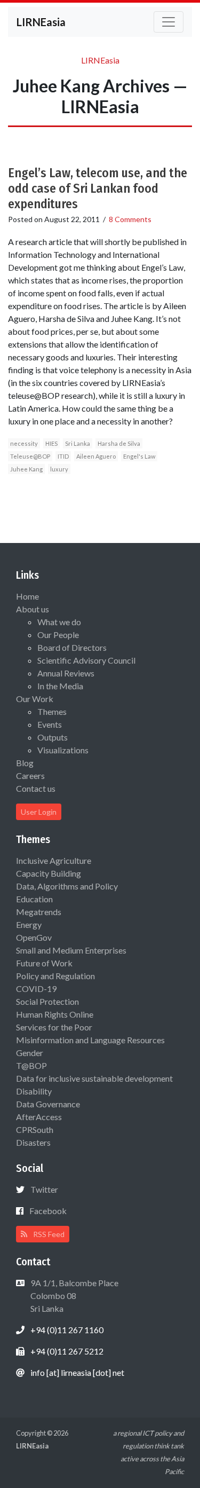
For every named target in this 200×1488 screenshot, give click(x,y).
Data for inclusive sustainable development (94, 1078)
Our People (58, 634)
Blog (25, 763)
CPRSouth (34, 1129)
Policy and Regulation (55, 976)
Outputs (52, 737)
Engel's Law (139, 456)
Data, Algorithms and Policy (67, 886)
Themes (52, 711)
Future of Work (44, 963)
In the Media (60, 686)
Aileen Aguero (96, 456)
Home (27, 596)
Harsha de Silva (119, 443)
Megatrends (38, 912)
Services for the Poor (54, 1027)
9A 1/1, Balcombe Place (73, 1295)
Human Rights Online (54, 1014)
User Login (39, 811)
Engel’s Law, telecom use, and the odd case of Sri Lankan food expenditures (97, 188)
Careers (30, 775)
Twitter (44, 1189)
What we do (59, 622)
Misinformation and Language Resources (90, 1040)
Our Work (34, 699)
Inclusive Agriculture (53, 860)
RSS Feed (48, 1234)
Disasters (33, 1142)
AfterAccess (39, 1117)
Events (49, 724)
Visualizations (63, 750)
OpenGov (34, 937)
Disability (34, 1091)
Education (34, 899)
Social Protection (47, 1001)
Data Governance (48, 1104)
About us (32, 609)
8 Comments (130, 219)
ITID (63, 456)
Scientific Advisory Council (86, 660)
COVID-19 (36, 988)
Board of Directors (72, 647)
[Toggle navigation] (168, 22)
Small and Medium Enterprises (71, 950)
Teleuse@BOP (30, 456)
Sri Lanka (77, 443)
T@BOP (31, 1065)
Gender (29, 1053)
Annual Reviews (65, 673)
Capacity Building (48, 873)
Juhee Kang (26, 469)
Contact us (35, 788)
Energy (29, 924)
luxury (59, 469)
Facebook (48, 1211)
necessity (24, 443)
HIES (51, 443)
